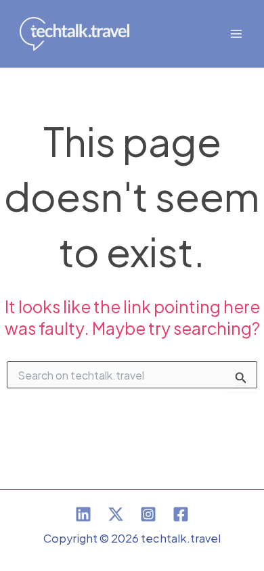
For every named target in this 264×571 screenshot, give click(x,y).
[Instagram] (148, 514)
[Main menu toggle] (235, 34)
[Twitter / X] (116, 514)
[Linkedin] (83, 514)
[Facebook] (181, 514)
